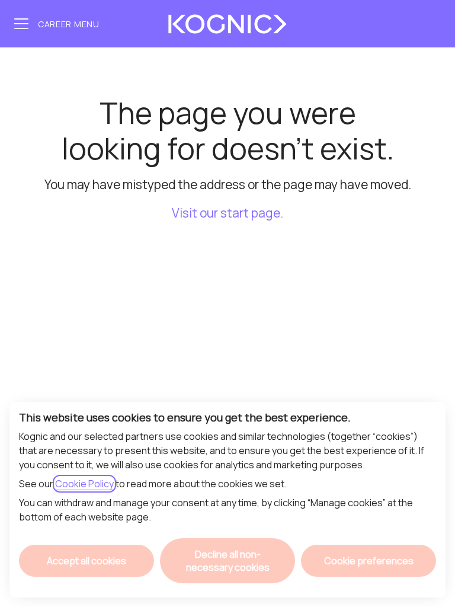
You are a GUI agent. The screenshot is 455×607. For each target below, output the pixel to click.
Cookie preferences (369, 560)
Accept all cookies (86, 560)
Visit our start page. (227, 213)
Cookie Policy (84, 483)
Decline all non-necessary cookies (228, 561)
